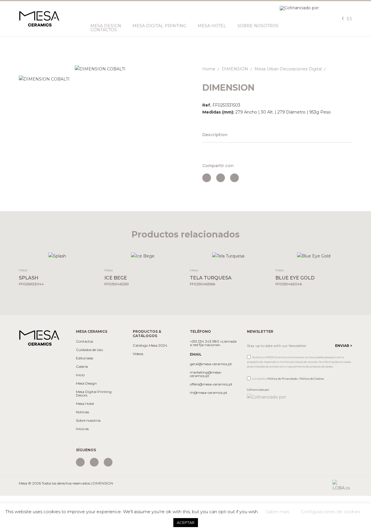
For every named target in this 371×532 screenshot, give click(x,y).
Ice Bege (115, 278)
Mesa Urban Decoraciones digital (288, 69)
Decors (81, 395)
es (349, 18)
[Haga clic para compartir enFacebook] (206, 177)
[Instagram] (80, 462)
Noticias (82, 412)
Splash (28, 278)
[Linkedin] (108, 462)
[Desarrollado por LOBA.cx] (342, 485)
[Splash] (57, 255)
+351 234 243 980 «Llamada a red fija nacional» (213, 343)
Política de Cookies (312, 378)
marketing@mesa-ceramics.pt (206, 374)
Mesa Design (105, 26)
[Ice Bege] (142, 255)
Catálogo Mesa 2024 (150, 345)
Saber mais (277, 511)
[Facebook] (94, 462)
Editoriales (84, 358)
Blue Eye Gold (294, 278)
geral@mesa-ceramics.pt (211, 364)
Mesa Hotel (212, 26)
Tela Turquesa (211, 278)
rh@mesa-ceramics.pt (208, 392)
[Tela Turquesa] (228, 255)
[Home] (39, 337)
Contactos (103, 30)
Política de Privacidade (282, 378)
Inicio (80, 375)
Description (215, 134)
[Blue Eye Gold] (313, 255)
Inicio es (82, 429)
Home (208, 69)
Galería (82, 366)
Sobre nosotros (258, 26)
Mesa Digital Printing (159, 26)
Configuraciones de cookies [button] (330, 511)
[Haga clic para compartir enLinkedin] (234, 177)
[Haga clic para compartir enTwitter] (220, 177)
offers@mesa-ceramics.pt (211, 384)
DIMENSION (235, 69)
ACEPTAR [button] (185, 522)
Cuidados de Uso (89, 350)
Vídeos (138, 354)
